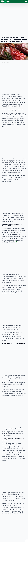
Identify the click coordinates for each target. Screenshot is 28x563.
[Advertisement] (14, 18)
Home (1, 34)
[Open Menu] (26, 1)
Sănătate (4, 34)
